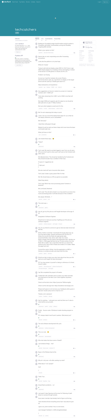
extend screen (59, 108)
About (80, 52)
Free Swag (81, 57)
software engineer (47, 223)
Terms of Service (91, 65)
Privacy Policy (82, 65)
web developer (48, 336)
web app (50, 296)
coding (50, 306)
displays (48, 87)
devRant (81, 64)
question (40, 52)
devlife (46, 306)
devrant (40, 199)
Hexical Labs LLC (90, 64)
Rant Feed (15, 2)
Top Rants (22, 2)
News (80, 54)
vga (44, 87)
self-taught (55, 223)
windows (45, 319)
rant (39, 134)
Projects (90, 54)
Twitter (90, 61)
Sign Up (105, 2)
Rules (89, 52)
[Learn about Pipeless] (15, 57)
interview (50, 253)
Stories (28, 2)
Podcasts (90, 58)
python (46, 207)
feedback (45, 296)
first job (60, 223)
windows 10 (51, 348)
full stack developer (43, 268)
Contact (81, 60)
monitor (45, 108)
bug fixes (45, 381)
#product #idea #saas (48, 52)
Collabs (33, 2)
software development (57, 266)
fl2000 (52, 87)
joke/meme (41, 146)
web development (47, 266)
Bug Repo (90, 55)
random (45, 199)
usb (56, 87)
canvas (46, 415)
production (44, 134)
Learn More (18, 65)
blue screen (45, 348)
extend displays (51, 108)
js (43, 415)
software (55, 306)
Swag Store (82, 55)
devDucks (81, 58)
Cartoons (90, 57)
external (60, 87)
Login (99, 2)
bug (49, 381)
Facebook (90, 60)
